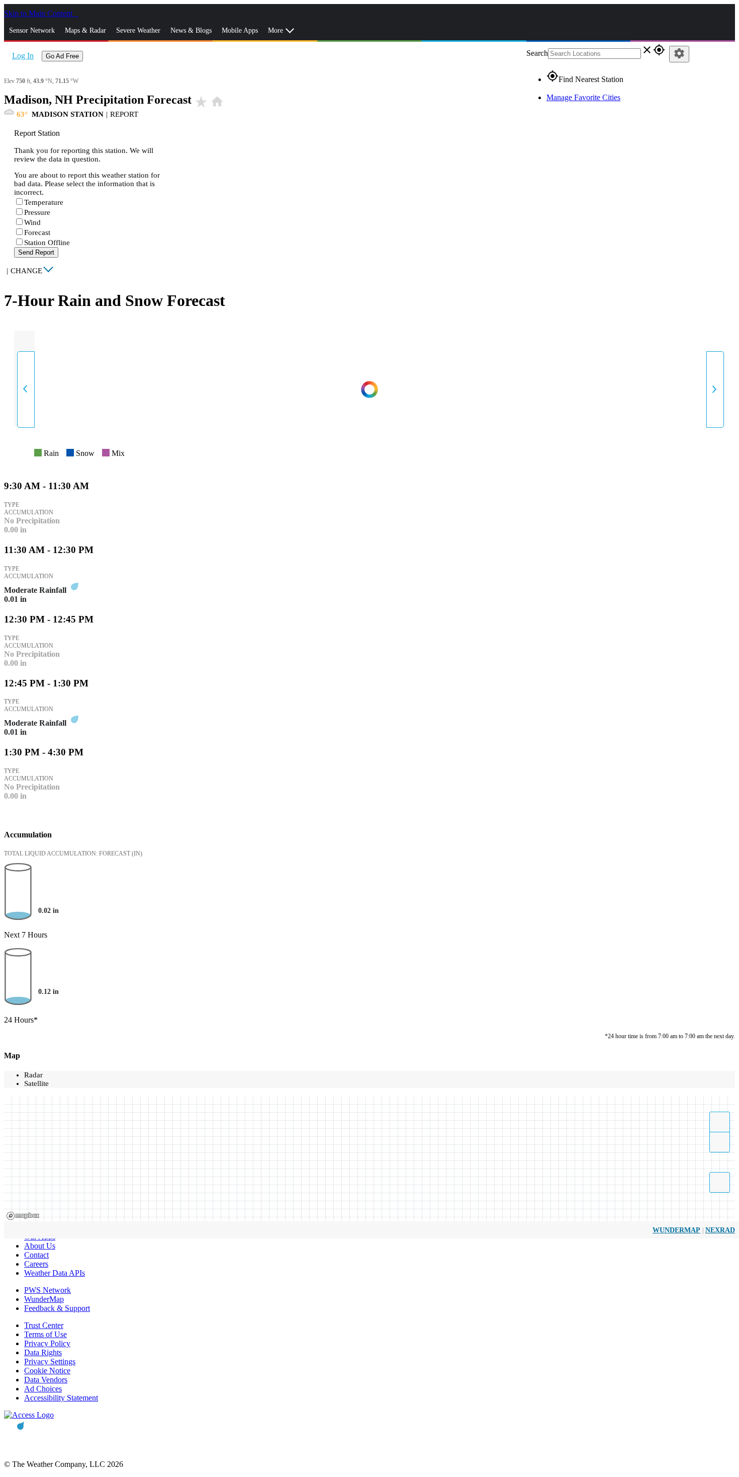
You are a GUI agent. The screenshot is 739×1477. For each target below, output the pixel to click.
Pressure (37, 212)
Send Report (36, 252)
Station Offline (47, 243)
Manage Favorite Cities (583, 97)
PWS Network (47, 1290)
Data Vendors (45, 1379)
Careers (36, 1264)
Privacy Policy (47, 1343)
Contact (36, 1255)
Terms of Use (45, 1334)
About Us (39, 1245)
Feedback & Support (57, 1308)
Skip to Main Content (39, 13)
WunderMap (676, 1230)
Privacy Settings (49, 1361)
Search (537, 53)
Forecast (37, 232)
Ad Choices (43, 1388)
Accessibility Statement (61, 1397)
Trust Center (43, 1325)
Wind (32, 222)
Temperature (43, 202)
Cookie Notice (47, 1370)
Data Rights (43, 1352)
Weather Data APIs (54, 1273)
